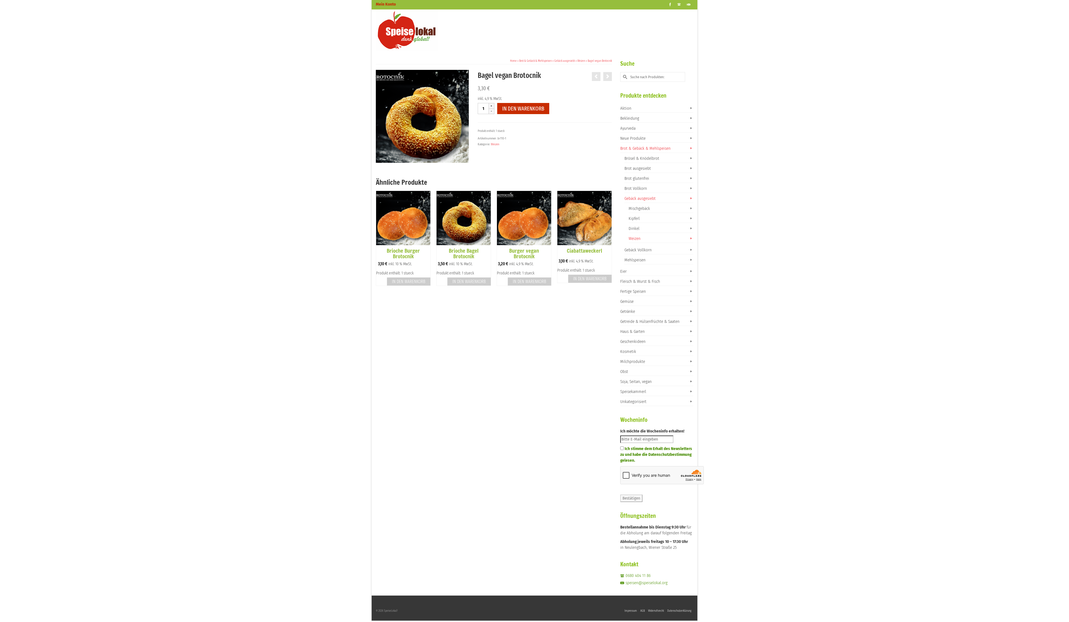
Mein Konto (386, 4)
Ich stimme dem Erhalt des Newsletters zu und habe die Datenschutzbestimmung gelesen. (656, 454)
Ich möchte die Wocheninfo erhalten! (652, 431)
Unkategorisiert (633, 401)
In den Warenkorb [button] (408, 281)
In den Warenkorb (523, 108)
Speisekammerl (633, 391)
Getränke (627, 311)
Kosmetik (628, 351)
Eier (623, 271)
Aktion (625, 108)
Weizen (495, 144)
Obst (624, 371)
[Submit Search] (624, 77)
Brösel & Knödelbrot (641, 158)
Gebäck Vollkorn (638, 249)
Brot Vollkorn (635, 188)
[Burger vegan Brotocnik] (607, 76)
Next (607, 241)
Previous (381, 241)
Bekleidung (629, 118)
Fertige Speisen (633, 291)
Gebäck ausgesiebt (640, 198)
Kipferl (634, 218)
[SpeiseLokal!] (426, 30)
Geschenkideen (633, 341)
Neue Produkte (633, 138)
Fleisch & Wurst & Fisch (640, 281)
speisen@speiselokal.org (647, 582)
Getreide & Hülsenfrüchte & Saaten (650, 321)
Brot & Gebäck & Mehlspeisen (645, 148)
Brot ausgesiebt (637, 168)
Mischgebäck (639, 208)
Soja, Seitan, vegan (636, 381)
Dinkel (634, 228)
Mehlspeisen (635, 259)
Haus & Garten (632, 331)
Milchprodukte (632, 361)
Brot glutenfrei (636, 178)
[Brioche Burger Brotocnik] (596, 76)
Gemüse (627, 301)
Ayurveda (628, 128)
